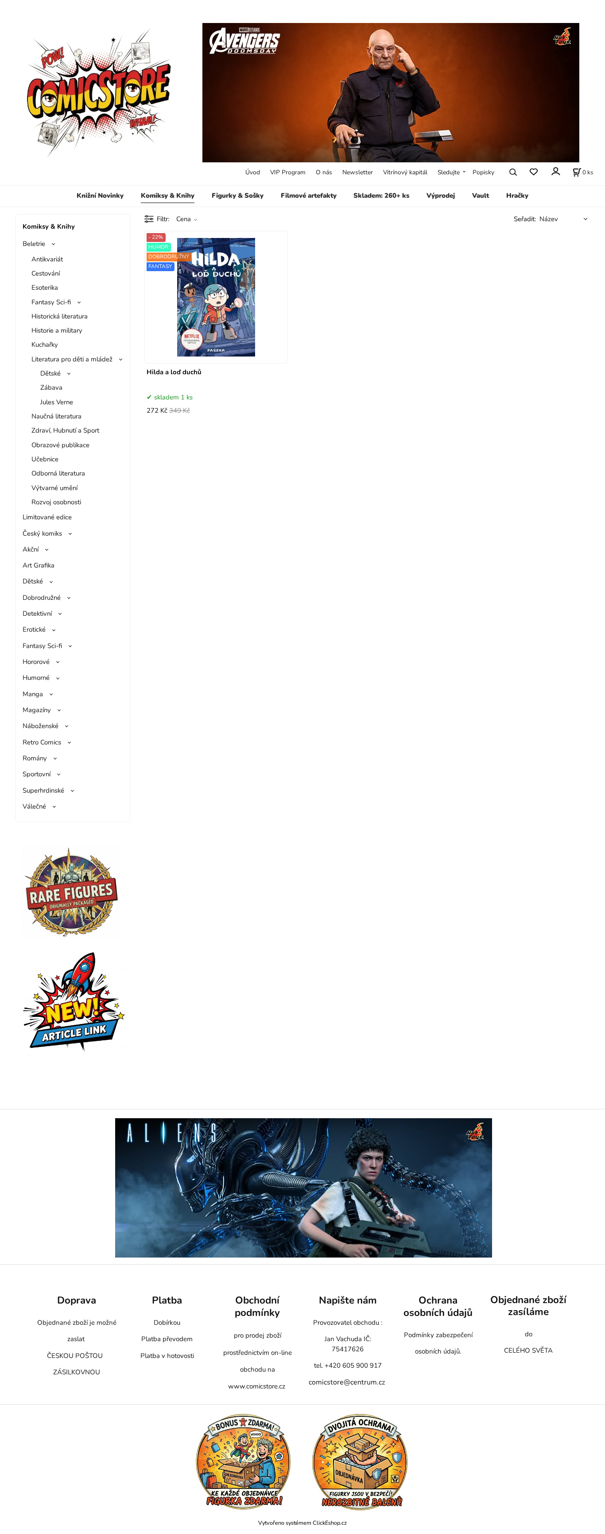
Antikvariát (47, 259)
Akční (31, 549)
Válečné (34, 806)
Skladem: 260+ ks (381, 195)
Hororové (36, 661)
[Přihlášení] (555, 171)
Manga (33, 694)
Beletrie (34, 243)
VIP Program (288, 172)
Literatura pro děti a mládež (71, 359)
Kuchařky (44, 344)
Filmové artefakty (309, 195)
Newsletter (357, 172)
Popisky (483, 172)
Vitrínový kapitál (405, 172)
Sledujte (449, 172)
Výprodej (441, 195)
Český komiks (42, 533)
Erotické (34, 629)
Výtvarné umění (54, 487)
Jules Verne (56, 402)
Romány (35, 758)
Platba (167, 1300)
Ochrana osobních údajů (438, 1306)
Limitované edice (47, 517)
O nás (324, 172)
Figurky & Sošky (238, 195)
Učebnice (44, 459)
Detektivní (37, 613)
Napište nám (348, 1300)
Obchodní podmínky (257, 1306)
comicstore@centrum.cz (347, 1382)
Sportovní (36, 774)
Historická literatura (59, 316)
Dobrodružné (42, 597)
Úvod (252, 172)
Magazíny (37, 710)
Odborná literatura (58, 473)
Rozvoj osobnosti (56, 502)
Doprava (76, 1300)
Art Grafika (38, 565)
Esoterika (44, 287)
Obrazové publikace (60, 445)
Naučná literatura (56, 416)
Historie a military (56, 330)
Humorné (36, 677)
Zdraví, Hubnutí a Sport (65, 430)
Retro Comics (42, 742)
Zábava (51, 387)
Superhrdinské (43, 790)
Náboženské (40, 725)
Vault (480, 195)
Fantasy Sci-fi (51, 302)
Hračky (517, 195)
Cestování (45, 273)
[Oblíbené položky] (533, 172)
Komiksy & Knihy (167, 195)
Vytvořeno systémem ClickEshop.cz (302, 1522)
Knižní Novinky (100, 195)
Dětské (50, 373)
